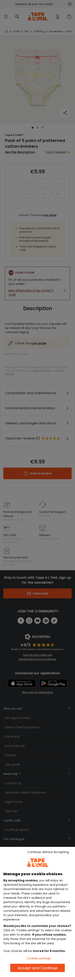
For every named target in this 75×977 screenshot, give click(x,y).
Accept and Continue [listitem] (37, 968)
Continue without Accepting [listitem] (48, 852)
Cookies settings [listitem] (39, 958)
